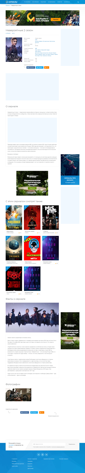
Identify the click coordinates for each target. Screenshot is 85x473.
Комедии (30, 461)
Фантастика (52, 41)
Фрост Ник (39, 55)
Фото (13, 33)
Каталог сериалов (32, 458)
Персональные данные (18, 463)
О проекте (14, 458)
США (36, 39)
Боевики (37, 41)
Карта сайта (15, 466)
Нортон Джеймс (38, 54)
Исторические (46, 41)
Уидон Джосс (38, 49)
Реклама (14, 461)
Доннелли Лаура (38, 53)
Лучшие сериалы (63, 458)
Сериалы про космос (48, 458)
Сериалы (8, 5)
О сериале (8, 33)
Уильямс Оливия (52, 53)
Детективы (30, 468)
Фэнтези (37, 42)
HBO (36, 48)
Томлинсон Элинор (46, 55)
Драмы (40, 41)
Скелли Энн (45, 53)
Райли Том (45, 54)
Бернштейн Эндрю (45, 49)
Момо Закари (51, 54)
